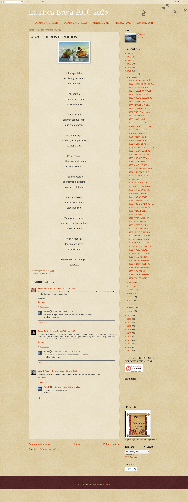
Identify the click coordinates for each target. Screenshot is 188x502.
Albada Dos (42, 289)
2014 (129, 337)
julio (131, 293)
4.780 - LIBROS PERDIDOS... (140, 186)
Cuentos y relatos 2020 (75, 22)
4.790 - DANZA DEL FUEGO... (140, 151)
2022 (129, 67)
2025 (129, 57)
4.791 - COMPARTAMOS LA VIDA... (142, 148)
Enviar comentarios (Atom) (49, 449)
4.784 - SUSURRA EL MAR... (140, 172)
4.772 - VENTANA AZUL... (138, 215)
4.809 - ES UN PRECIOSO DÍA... (141, 84)
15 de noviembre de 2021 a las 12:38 (66, 387)
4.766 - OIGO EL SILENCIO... (140, 236)
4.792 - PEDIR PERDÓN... (139, 144)
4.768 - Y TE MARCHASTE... (140, 229)
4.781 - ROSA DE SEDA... (138, 183)
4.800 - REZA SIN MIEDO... (139, 116)
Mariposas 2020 (123, 22)
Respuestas (44, 307)
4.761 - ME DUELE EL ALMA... (140, 253)
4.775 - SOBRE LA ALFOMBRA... (141, 204)
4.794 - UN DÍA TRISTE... (138, 137)
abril (131, 300)
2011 (129, 347)
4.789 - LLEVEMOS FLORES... (140, 155)
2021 (129, 71)
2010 (129, 351)
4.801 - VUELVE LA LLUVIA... (140, 112)
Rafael (46, 311)
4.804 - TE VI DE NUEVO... (139, 102)
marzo (131, 304)
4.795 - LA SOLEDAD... (137, 133)
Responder (42, 302)
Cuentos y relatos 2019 (46, 22)
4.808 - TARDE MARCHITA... (140, 87)
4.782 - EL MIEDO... (136, 179)
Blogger (107, 484)
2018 (129, 322)
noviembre (133, 77)
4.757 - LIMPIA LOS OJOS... (139, 268)
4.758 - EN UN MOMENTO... (139, 264)
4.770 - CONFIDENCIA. (137, 222)
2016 (129, 330)
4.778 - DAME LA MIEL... (138, 193)
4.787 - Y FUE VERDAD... (138, 162)
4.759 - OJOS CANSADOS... (139, 261)
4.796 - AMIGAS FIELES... (139, 130)
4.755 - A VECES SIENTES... (140, 275)
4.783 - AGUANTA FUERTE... (140, 176)
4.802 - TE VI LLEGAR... (138, 109)
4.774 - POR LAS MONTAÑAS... (141, 208)
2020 (129, 315)
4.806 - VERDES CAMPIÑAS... (140, 95)
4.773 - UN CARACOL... (138, 211)
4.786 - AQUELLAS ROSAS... (140, 165)
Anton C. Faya (43, 371)
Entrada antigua (111, 444)
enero (131, 311)
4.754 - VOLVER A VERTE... (139, 278)
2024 (129, 60)
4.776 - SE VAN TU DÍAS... (139, 201)
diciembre (133, 74)
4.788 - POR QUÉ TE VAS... (139, 158)
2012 (129, 344)
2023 (129, 64)
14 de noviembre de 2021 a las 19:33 (61, 289)
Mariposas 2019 (101, 22)
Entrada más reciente (40, 444)
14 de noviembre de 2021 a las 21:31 (66, 351)
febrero (132, 307)
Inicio (77, 444)
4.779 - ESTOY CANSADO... (139, 190)
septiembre (133, 286)
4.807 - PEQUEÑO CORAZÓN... (141, 91)
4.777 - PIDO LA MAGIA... (138, 197)
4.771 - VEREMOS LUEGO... (140, 218)
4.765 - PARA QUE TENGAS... (140, 239)
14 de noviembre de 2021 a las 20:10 (61, 331)
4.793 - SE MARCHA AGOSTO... (141, 140)
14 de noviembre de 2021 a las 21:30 (66, 311)
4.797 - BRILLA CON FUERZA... (141, 126)
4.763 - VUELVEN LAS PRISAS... (141, 246)
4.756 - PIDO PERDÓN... (138, 271)
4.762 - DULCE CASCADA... (139, 250)
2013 (129, 340)
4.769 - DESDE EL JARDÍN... (140, 225)
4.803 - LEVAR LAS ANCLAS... (140, 105)
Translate (133, 457)
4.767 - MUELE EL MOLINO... (140, 232)
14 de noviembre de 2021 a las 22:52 (63, 371)
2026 (129, 53)
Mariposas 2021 (144, 22)
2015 (129, 333)
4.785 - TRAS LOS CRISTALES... (141, 169)
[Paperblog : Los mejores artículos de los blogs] (131, 470)
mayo (131, 297)
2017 (129, 326)
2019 (129, 319)
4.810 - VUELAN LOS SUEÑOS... (141, 80)
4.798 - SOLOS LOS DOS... (139, 123)
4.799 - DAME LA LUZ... (138, 119)
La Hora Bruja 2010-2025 (69, 12)
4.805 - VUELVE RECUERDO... (140, 98)
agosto (132, 290)
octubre (132, 283)
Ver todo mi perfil (143, 38)
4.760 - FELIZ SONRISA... (139, 257)
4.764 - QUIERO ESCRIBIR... (140, 243)
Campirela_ (42, 331)
